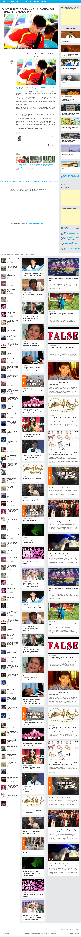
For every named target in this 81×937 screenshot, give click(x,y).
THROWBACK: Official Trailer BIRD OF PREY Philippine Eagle (12, 352)
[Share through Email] (1, 472)
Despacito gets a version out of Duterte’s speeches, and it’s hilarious (13, 390)
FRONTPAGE (45, 925)
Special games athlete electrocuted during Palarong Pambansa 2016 (45, 181)
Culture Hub (18, 1)
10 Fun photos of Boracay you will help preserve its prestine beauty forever (69, 69)
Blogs (74, 927)
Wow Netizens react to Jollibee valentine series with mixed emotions (12, 456)
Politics (63, 38)
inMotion (63, 96)
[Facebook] (52, 136)
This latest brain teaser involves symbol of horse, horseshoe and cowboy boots (13, 519)
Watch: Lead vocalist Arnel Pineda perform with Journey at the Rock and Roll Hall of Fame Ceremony (13, 440)
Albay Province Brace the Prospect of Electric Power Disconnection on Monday (70, 230)
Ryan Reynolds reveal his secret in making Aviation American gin (12, 367)
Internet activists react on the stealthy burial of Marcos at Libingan (70, 114)
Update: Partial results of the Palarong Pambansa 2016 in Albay (36, 166)
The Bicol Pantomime (11, 297)
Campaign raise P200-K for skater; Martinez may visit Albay (63, 383)
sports (49, 172)
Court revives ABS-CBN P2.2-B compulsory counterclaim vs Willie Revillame (12, 406)
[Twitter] (54, 136)
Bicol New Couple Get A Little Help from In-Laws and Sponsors (12, 290)
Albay (38, 172)
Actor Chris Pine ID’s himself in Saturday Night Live (13, 414)
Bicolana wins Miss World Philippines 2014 (31, 435)
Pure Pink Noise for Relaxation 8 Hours (11, 313)
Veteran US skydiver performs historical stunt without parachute (32, 296)
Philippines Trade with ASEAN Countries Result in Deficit (68, 141)
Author (18, 133)
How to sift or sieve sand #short (13, 259)
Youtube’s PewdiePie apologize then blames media (12, 449)
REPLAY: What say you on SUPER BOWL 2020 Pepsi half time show (12, 329)
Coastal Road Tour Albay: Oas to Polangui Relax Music (12, 267)
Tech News (63, 153)
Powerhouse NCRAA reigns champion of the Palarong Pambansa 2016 (14, 181)
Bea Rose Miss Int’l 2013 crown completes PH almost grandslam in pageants (32, 584)
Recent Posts (23, 133)
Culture (63, 67)
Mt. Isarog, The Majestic (67, 239)
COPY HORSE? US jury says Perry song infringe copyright (12, 336)
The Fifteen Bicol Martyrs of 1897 (68, 233)
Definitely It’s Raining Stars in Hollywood (12, 382)
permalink (20, 173)
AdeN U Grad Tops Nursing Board (68, 228)
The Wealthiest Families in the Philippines (70, 237)
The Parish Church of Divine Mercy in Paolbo (71, 248)
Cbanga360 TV (62, 929)
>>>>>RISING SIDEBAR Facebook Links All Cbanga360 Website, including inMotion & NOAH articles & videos (70, 176)
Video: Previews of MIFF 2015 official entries (32, 479)
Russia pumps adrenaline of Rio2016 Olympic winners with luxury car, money (13, 527)
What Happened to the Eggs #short (12, 282)
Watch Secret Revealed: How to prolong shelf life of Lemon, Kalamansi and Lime (68, 99)
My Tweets (63, 184)
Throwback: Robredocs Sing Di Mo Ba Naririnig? (12, 305)
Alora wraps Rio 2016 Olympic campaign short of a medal (33, 274)
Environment (67, 925)
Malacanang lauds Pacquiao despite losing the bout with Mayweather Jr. (62, 521)
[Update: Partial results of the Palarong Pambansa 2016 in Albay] (36, 159)
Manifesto (43, 1)
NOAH (30, 453)
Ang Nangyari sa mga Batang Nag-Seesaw (12, 275)
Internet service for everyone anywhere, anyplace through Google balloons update (70, 156)
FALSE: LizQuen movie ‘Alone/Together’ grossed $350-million (12, 344)
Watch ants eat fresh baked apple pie (12, 487)
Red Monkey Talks (35, 409)
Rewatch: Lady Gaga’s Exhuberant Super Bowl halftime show (12, 464)
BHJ (78, 927)
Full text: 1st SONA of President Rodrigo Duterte (69, 41)
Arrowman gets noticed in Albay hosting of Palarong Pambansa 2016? (35, 88)
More (38, 1)
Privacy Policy (70, 929)
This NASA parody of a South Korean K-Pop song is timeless (13, 472)
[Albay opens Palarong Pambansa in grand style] (49, 159)
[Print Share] (1, 470)
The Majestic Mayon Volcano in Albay (69, 243)
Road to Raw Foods (68, 96)
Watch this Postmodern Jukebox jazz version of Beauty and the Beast (12, 398)
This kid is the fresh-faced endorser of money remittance (12, 479)
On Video (12, 1)
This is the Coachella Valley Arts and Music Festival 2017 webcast (12, 422)
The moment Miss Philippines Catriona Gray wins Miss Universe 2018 (13, 360)
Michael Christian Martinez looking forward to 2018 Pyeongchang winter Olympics (32, 369)
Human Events (31, 581)
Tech (55, 925)
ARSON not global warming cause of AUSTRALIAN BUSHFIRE (70, 55)
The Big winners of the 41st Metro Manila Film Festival (62, 418)
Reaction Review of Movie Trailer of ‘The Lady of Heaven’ (12, 321)
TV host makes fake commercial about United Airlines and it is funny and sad (12, 431)
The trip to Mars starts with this (12, 502)
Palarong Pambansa (43, 172)
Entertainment (10, 4)
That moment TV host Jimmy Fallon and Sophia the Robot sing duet (12, 375)
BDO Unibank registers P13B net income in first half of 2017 (69, 170)
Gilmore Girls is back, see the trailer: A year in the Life (13, 495)
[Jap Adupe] (19, 138)
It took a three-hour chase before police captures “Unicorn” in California (62, 555)
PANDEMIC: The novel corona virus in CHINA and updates (70, 84)
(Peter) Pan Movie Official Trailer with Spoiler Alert (63, 279)
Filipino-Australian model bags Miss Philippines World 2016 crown (12, 510)
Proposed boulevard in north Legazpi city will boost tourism (70, 128)
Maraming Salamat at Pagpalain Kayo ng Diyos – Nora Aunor (31, 345)
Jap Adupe (25, 136)
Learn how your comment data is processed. (34, 223)
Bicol (62, 126)
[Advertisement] (70, 17)
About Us (77, 929)
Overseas (25, 1)
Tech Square (32, 1)
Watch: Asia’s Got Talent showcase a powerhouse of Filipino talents (31, 540)
